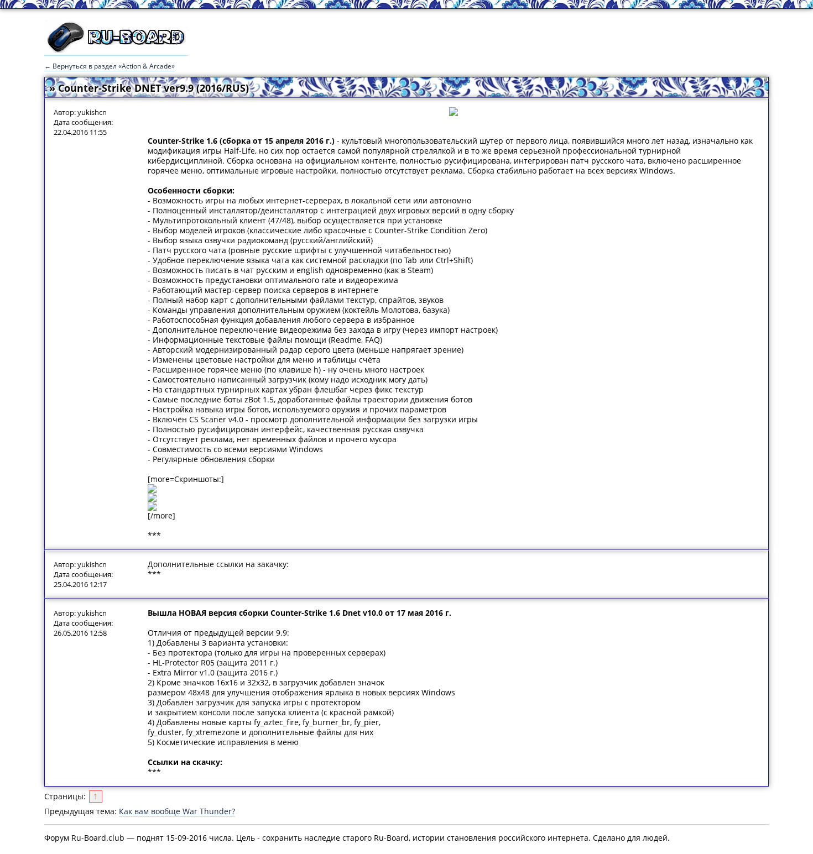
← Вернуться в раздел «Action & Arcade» (109, 66)
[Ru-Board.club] (116, 50)
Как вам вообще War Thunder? (177, 811)
